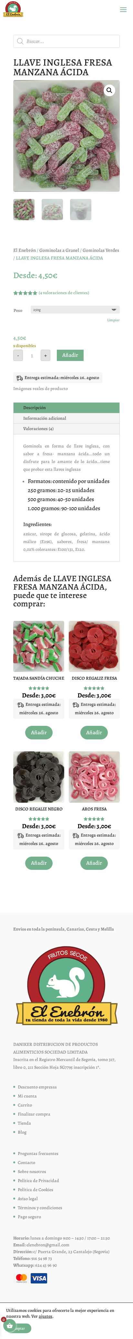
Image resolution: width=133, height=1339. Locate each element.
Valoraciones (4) (38, 429)
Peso (18, 310)
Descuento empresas (37, 1087)
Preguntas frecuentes (38, 1153)
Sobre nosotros (32, 1172)
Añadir (70, 355)
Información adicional (44, 418)
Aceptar (19, 1328)
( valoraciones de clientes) (64, 293)
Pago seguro (29, 1217)
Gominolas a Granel (59, 250)
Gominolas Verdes (101, 250)
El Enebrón (24, 250)
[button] (109, 90)
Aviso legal (28, 1199)
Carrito (25, 1105)
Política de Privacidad (38, 1181)
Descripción (34, 408)
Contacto (26, 1162)
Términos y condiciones (40, 1208)
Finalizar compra (34, 1114)
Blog (22, 1132)
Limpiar (113, 320)
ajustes (45, 1316)
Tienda (24, 1123)
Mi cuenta (27, 1096)
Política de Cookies (35, 1190)
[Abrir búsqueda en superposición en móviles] (66, 41)
